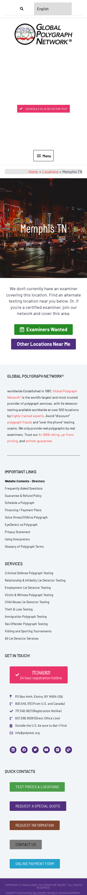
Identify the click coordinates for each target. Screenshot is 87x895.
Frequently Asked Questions (24, 488)
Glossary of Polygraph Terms (24, 546)
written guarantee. (39, 441)
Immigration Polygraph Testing (26, 616)
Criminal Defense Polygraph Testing (29, 573)
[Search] (21, 8)
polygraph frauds (19, 422)
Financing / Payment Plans (23, 510)
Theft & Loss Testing (19, 609)
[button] (43, 329)
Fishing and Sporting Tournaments (28, 631)
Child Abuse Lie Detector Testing (27, 602)
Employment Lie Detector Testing (28, 588)
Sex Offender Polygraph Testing (26, 624)
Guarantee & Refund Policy (23, 496)
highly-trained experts (27, 416)
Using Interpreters (17, 539)
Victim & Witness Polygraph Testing (29, 595)
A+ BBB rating (49, 434)
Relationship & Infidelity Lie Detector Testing (35, 580)
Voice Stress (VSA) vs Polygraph (26, 517)
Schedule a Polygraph (19, 503)
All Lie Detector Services (21, 638)
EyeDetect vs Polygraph (21, 525)
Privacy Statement (17, 532)
